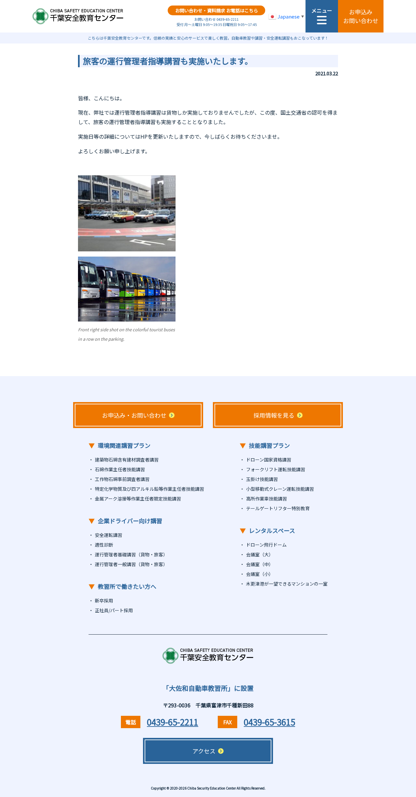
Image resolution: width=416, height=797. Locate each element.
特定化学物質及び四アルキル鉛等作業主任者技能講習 (149, 489)
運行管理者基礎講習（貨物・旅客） (131, 554)
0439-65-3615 (269, 722)
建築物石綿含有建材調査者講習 (127, 459)
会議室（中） (259, 564)
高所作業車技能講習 (266, 498)
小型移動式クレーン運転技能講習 (280, 489)
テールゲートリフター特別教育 (278, 508)
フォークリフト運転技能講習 (275, 469)
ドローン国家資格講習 (268, 459)
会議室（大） (259, 554)
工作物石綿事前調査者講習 (122, 479)
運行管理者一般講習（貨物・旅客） (131, 564)
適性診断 (104, 544)
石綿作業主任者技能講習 (120, 469)
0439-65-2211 (172, 722)
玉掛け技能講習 (262, 479)
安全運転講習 (108, 535)
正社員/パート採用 (114, 610)
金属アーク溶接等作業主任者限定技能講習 (138, 498)
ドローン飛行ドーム (266, 544)
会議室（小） (259, 574)
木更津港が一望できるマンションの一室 (287, 583)
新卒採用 (104, 600)
